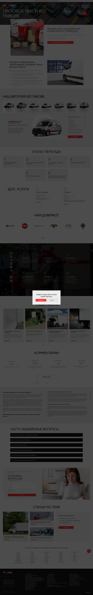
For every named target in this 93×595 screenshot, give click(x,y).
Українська (40, 300)
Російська (52, 300)
